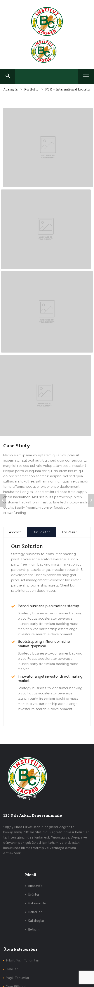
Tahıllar (12, 969)
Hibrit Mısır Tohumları (22, 960)
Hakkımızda (37, 903)
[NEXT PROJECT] (91, 500)
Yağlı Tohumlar (17, 978)
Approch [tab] (15, 532)
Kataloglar (36, 920)
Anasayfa (35, 886)
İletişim (34, 929)
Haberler (35, 912)
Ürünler (34, 894)
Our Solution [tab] (41, 532)
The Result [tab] (69, 532)
